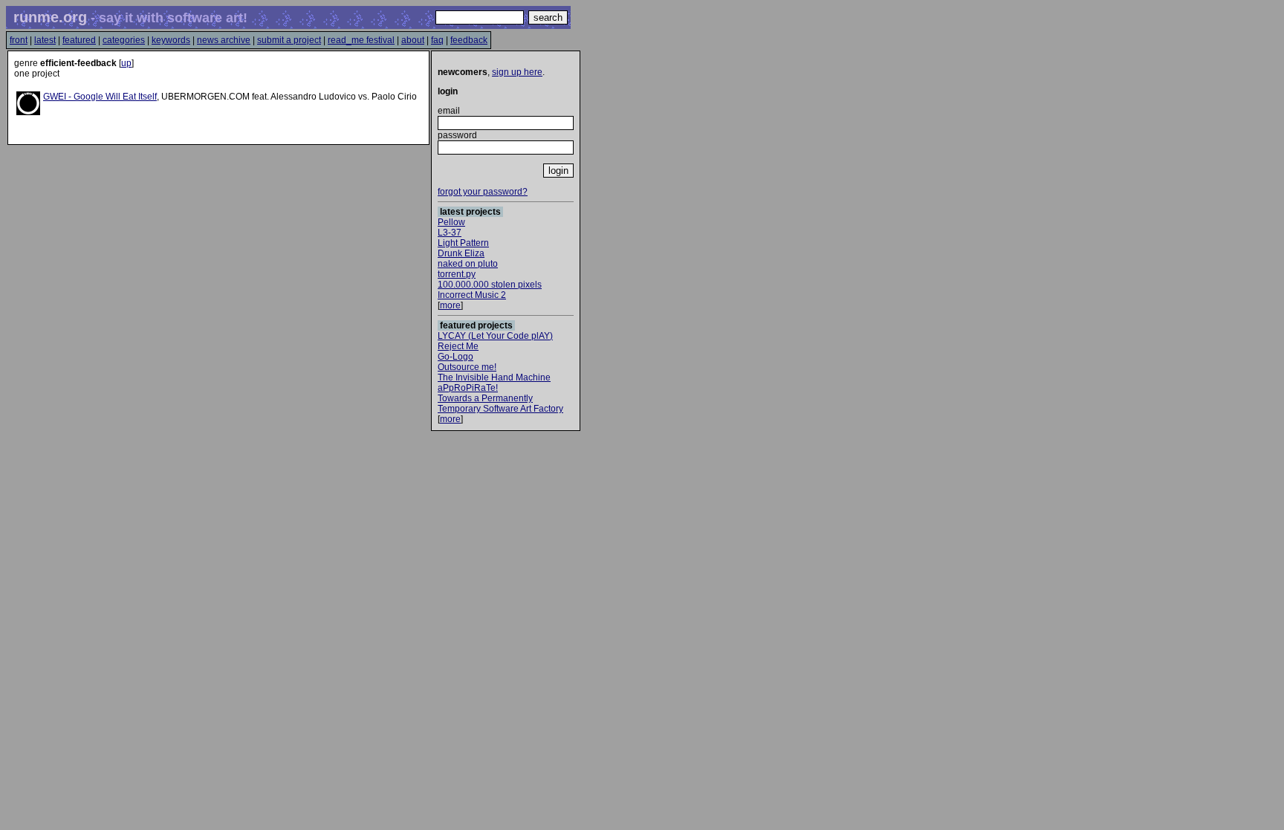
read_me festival (361, 40)
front (18, 40)
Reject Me (458, 346)
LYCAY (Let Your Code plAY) (495, 336)
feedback (468, 40)
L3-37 (449, 232)
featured (79, 40)
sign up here (517, 72)
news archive (223, 40)
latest (45, 40)
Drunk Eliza (461, 253)
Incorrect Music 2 (472, 295)
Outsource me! (467, 367)
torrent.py (457, 274)
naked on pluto (468, 264)
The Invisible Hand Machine (494, 377)
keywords (171, 40)
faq (437, 40)
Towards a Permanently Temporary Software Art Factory (500, 403)
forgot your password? (483, 192)
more (450, 305)
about (412, 40)
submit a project (289, 40)
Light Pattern (463, 243)
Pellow (451, 222)
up (126, 63)
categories (124, 40)
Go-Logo (455, 356)
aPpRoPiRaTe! (468, 388)
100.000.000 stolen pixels (490, 284)
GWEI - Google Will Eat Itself (100, 96)
